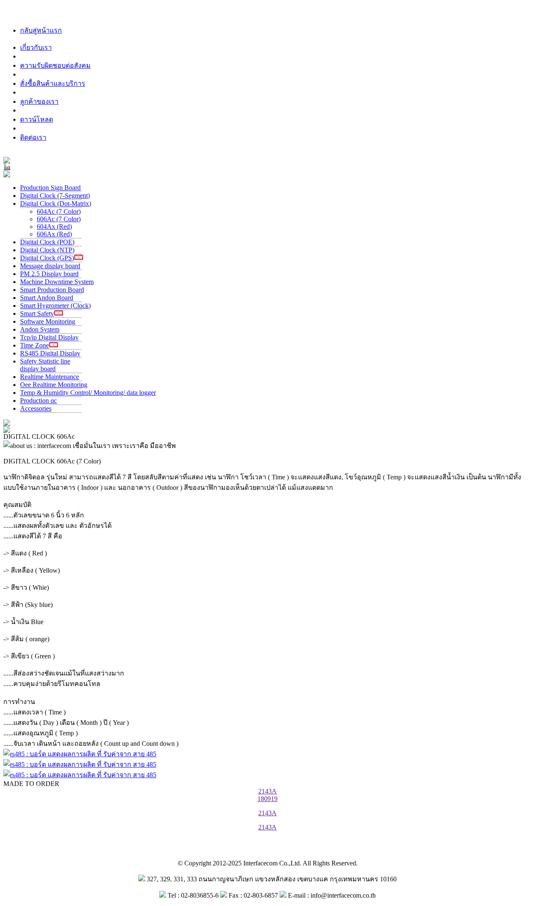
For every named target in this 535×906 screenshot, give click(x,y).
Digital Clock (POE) (47, 242)
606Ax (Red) (54, 234)
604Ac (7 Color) (59, 211)
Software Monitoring (47, 321)
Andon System (39, 329)
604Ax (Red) (54, 226)
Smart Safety (37, 313)
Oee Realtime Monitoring (53, 384)
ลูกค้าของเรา (39, 101)
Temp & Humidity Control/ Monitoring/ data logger (88, 392)
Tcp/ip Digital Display (49, 337)
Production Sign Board (50, 187)
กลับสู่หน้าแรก (41, 30)
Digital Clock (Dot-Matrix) (55, 203)
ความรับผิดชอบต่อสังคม (55, 65)
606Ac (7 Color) (59, 219)
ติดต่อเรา (33, 137)
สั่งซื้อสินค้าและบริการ (52, 83)
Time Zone (34, 345)
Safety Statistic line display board (45, 365)
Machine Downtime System (57, 281)
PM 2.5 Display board (49, 273)
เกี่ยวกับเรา (36, 47)
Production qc (38, 400)
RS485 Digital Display (50, 353)
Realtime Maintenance (49, 376)
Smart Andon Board (46, 297)
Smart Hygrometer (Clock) (55, 305)
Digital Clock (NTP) (47, 249)
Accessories (35, 408)
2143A (267, 791)
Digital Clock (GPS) (47, 257)
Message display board (50, 265)
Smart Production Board (52, 289)
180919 (267, 798)
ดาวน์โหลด (36, 119)
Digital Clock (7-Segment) (55, 195)
